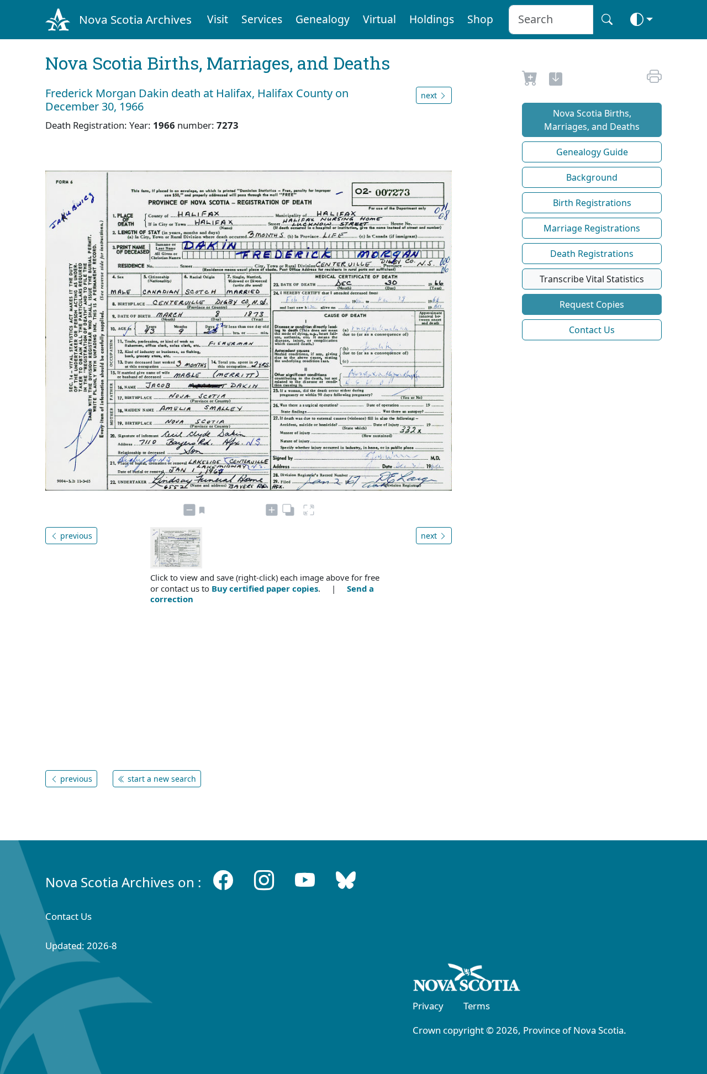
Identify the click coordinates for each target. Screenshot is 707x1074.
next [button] (430, 95)
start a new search (160, 778)
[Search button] (607, 19)
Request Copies (592, 304)
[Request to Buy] (530, 81)
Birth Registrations (592, 203)
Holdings (431, 19)
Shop (480, 19)
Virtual (379, 19)
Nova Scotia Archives (135, 19)
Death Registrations (592, 254)
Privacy (428, 1005)
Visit (217, 19)
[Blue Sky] (346, 879)
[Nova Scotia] (467, 979)
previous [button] (75, 535)
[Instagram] (264, 879)
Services (261, 19)
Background (592, 177)
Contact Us (592, 330)
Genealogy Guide (592, 152)
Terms (476, 1005)
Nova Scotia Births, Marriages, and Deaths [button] (592, 120)
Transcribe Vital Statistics (592, 279)
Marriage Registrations (592, 228)
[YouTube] (305, 879)
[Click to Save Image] (555, 81)
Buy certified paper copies (265, 588)
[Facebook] (223, 879)
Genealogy (323, 19)
